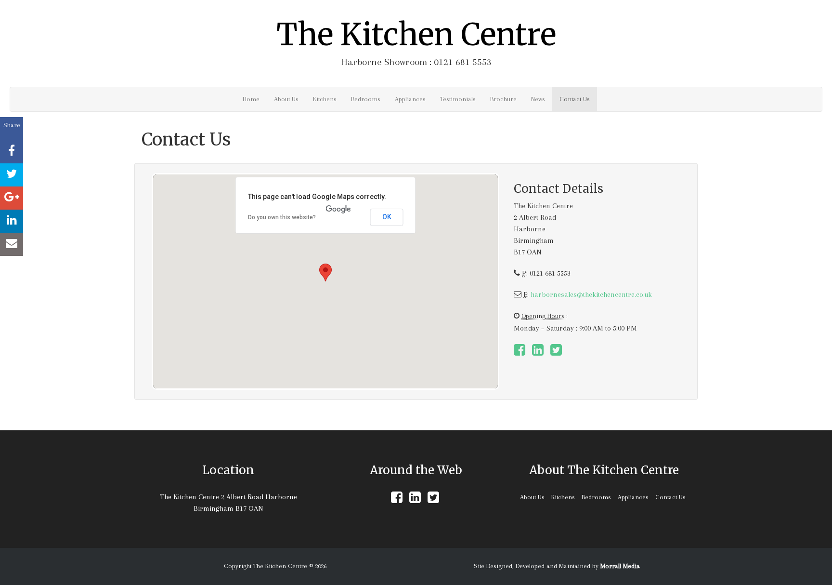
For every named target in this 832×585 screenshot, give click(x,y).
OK (386, 217)
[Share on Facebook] (11, 151)
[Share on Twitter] (11, 174)
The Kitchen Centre (416, 34)
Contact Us (574, 99)
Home (251, 99)
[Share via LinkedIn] (11, 221)
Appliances (410, 99)
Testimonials (458, 99)
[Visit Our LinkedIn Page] (538, 352)
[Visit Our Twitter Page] (556, 352)
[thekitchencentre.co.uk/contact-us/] (11, 244)
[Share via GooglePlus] (11, 198)
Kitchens (325, 99)
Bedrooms (365, 99)
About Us (286, 99)
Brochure (503, 99)
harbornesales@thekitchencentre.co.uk (591, 294)
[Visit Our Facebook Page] (519, 352)
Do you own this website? (282, 217)
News (538, 99)
